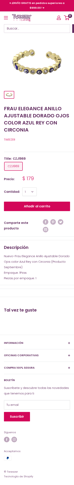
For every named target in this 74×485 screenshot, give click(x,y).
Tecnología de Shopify (18, 476)
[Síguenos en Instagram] (14, 439)
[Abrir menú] (6, 17)
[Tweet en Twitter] (60, 222)
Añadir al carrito (37, 206)
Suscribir (17, 416)
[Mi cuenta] (59, 18)
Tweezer (9, 140)
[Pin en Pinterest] (53, 222)
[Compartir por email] (45, 229)
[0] (66, 17)
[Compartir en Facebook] (45, 222)
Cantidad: (12, 192)
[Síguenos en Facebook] (6, 439)
